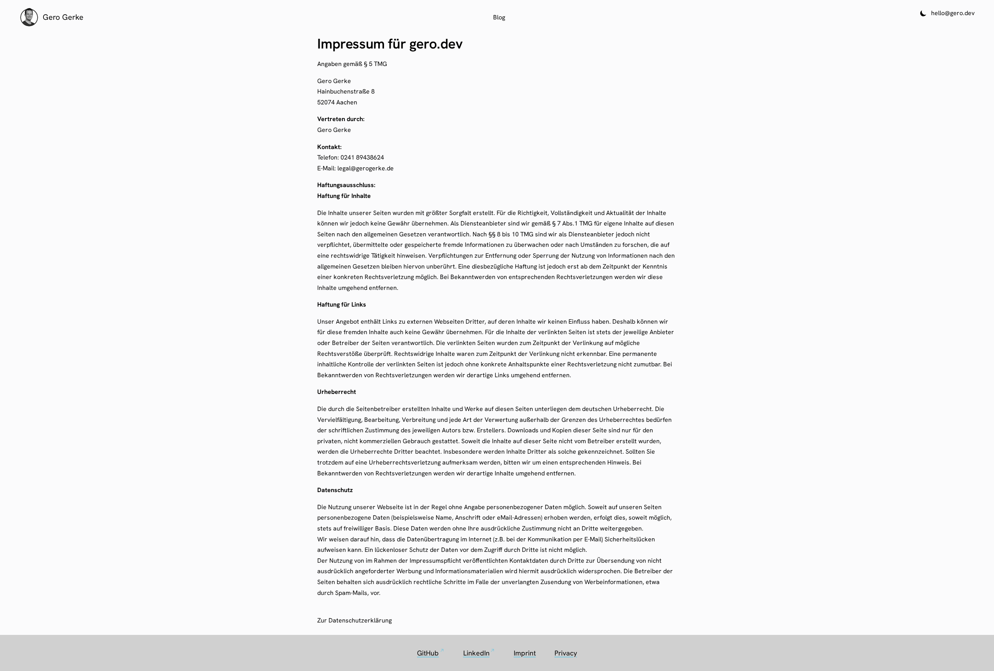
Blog (499, 17)
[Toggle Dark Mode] (923, 13)
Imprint (525, 652)
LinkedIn (479, 652)
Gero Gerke (63, 17)
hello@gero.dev (953, 13)
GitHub (430, 652)
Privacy (565, 652)
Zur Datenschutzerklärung (354, 620)
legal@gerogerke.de (365, 168)
